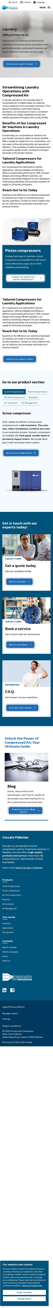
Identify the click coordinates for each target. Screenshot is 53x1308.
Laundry (9, 29)
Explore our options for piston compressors (23, 278)
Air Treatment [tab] (11, 403)
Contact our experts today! (19, 64)
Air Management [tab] (29, 403)
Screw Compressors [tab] (14, 391)
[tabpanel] (26, 456)
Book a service (18, 628)
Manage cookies (10, 1013)
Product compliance (11, 1026)
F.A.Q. (9, 691)
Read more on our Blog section (23, 810)
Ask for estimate (17, 581)
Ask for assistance (18, 644)
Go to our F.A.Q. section (20, 707)
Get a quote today (20, 565)
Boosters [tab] (33, 397)
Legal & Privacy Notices (13, 1007)
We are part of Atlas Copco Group (17, 1042)
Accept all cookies (24, 1292)
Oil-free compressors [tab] (14, 397)
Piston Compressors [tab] (37, 391)
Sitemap (6, 1019)
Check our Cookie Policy (32, 1285)
